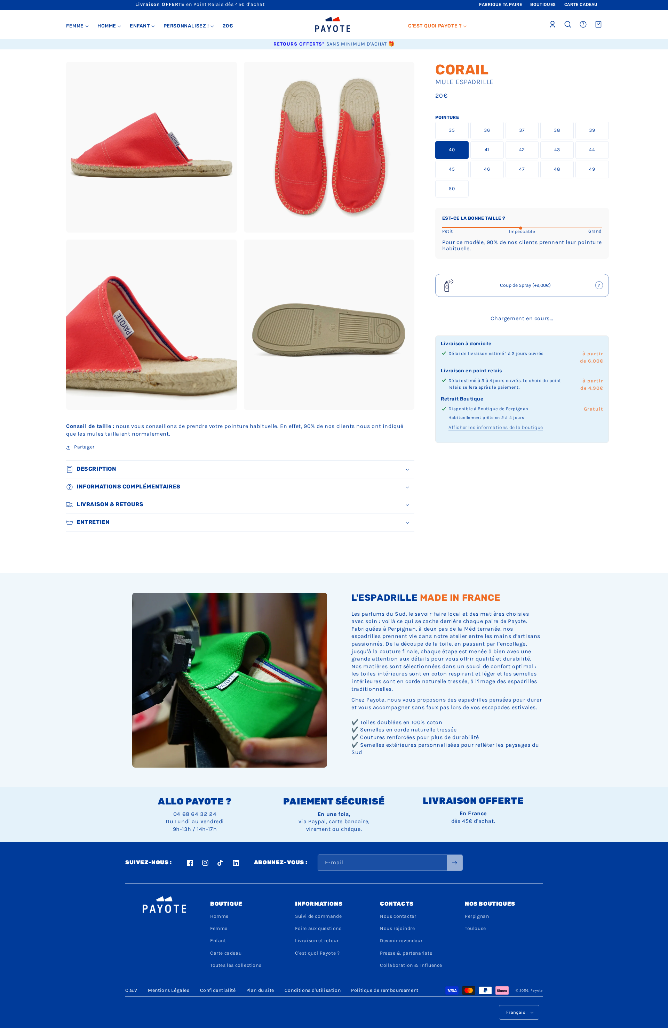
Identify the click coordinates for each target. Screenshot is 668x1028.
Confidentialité (218, 990)
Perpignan (477, 916)
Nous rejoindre (397, 928)
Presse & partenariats (406, 953)
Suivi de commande (318, 916)
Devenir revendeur (401, 941)
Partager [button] (84, 447)
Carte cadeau (225, 953)
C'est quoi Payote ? (317, 953)
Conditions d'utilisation (313, 990)
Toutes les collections (235, 965)
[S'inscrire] (454, 863)
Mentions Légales (169, 990)
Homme (219, 916)
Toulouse (475, 928)
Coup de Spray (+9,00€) (522, 288)
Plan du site (260, 990)
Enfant (218, 941)
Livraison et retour (317, 941)
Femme (219, 928)
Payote (537, 990)
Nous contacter (398, 916)
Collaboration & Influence (411, 965)
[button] (77, 26)
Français (515, 1012)
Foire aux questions (318, 928)
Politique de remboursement (385, 990)
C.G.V (131, 990)
